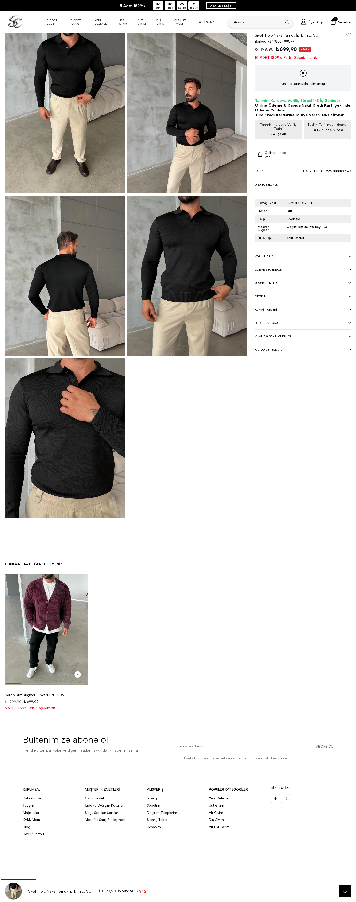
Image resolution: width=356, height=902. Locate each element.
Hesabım (154, 827)
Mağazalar (31, 813)
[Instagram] (285, 798)
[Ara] (287, 22)
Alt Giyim (216, 813)
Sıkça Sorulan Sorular (101, 813)
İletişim (28, 805)
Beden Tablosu (266, 323)
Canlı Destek (95, 798)
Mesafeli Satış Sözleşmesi (105, 820)
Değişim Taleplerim (162, 813)
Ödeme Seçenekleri (269, 269)
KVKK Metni (32, 820)
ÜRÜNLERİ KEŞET (221, 5)
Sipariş (152, 798)
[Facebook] (275, 798)
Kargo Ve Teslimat (269, 349)
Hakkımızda (32, 798)
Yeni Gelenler (219, 798)
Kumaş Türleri (266, 309)
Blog (26, 827)
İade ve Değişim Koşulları (104, 805)
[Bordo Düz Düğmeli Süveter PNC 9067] (46, 629)
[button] (13, 683)
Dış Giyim (216, 820)
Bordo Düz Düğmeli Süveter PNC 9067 (35, 695)
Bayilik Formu (33, 834)
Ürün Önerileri (266, 283)
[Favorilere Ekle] (348, 35)
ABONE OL (324, 747)
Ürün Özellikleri (267, 184)
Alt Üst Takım (219, 827)
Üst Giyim (216, 805)
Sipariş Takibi (157, 820)
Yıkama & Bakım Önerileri (273, 336)
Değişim (261, 296)
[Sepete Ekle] (77, 674)
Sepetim (153, 805)
